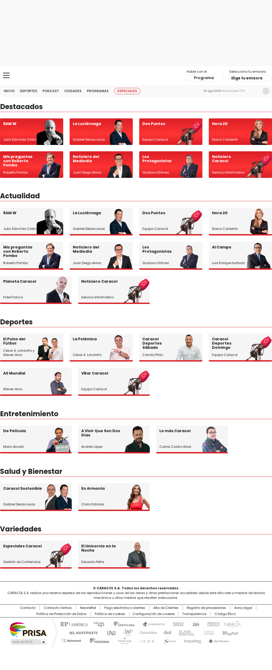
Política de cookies (110, 614)
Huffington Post (81, 632)
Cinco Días (146, 632)
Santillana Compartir (151, 624)
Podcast (50, 91)
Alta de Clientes (165, 608)
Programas (98, 91)
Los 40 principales (97, 624)
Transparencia (194, 614)
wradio (126, 632)
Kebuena (229, 632)
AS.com (195, 624)
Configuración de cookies (154, 614)
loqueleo (192, 639)
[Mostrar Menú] (6, 75)
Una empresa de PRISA (28, 629)
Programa (204, 77)
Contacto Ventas (58, 608)
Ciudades (73, 91)
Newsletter (254, 91)
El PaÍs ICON (145, 639)
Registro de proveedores (206, 608)
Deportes (28, 91)
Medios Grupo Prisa (28, 642)
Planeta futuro (208, 632)
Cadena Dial (166, 632)
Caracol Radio (136, 75)
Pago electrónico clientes (124, 608)
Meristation (218, 639)
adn (212, 624)
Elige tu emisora (246, 78)
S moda (168, 639)
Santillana (121, 624)
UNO (109, 632)
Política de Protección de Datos (61, 614)
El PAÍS (73, 624)
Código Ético (225, 614)
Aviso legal (243, 608)
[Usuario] (265, 91)
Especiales (127, 91)
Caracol (232, 624)
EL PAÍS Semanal (185, 632)
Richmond (71, 639)
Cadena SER (176, 624)
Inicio (9, 91)
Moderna (98, 639)
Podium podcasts (123, 639)
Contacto (28, 608)
